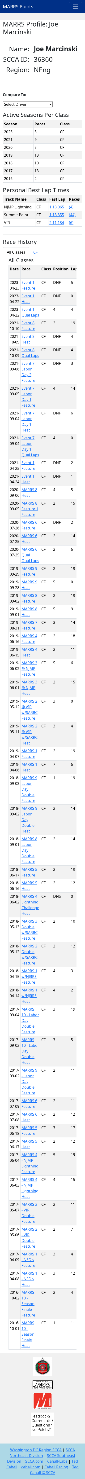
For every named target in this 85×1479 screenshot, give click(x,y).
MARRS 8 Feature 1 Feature (29, 509)
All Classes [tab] (16, 252)
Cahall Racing (56, 1467)
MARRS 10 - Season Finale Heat (27, 1334)
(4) (71, 207)
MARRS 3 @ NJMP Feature (29, 668)
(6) (71, 222)
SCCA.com (34, 1461)
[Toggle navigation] (75, 6)
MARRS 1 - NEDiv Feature (29, 1259)
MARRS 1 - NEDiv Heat (29, 1279)
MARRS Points (18, 6)
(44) (72, 214)
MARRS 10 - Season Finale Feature (28, 1304)
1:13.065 (56, 207)
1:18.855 (56, 214)
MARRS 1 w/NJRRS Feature (29, 976)
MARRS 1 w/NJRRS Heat (29, 995)
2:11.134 (56, 222)
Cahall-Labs (57, 1461)
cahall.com (30, 1467)
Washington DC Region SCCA (36, 1450)
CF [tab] (35, 252)
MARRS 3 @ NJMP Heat (29, 687)
